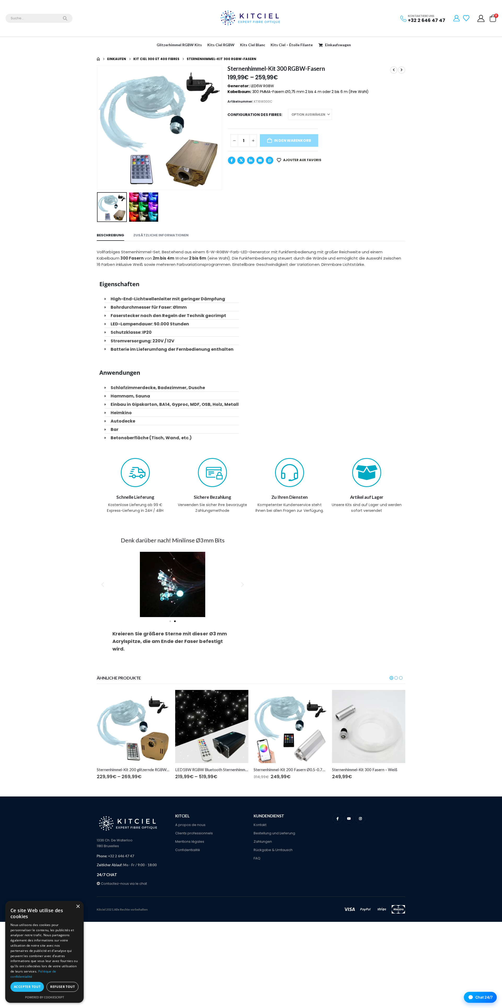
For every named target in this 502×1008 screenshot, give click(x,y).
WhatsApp (269, 160)
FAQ (257, 858)
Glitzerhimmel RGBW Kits (179, 45)
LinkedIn (251, 160)
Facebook (231, 160)
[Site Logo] (251, 18)
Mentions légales (189, 841)
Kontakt (260, 824)
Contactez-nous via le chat (123, 883)
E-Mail (260, 160)
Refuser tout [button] (62, 986)
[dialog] (44, 952)
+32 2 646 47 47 (426, 20)
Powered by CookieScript (44, 997)
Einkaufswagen (338, 45)
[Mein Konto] (481, 18)
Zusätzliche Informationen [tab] (161, 235)
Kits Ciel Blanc (252, 45)
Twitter (241, 160)
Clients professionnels (194, 833)
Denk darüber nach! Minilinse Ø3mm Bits (173, 540)
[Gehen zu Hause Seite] (98, 59)
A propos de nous (190, 824)
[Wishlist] (467, 18)
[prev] (393, 70)
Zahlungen (263, 841)
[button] (98, 128)
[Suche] (65, 18)
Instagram (360, 818)
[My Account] (456, 18)
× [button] (78, 907)
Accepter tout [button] (27, 986)
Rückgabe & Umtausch (273, 849)
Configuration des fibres (254, 114)
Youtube (349, 818)
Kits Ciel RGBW (221, 45)
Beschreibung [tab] (110, 235)
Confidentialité (187, 849)
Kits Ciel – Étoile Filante (292, 45)
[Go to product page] (133, 726)
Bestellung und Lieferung (274, 833)
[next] (401, 70)
